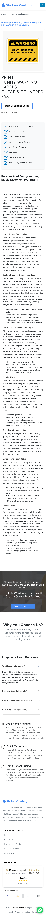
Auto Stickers (10, 853)
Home (3, 14)
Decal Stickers (10, 835)
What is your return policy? (13, 666)
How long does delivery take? (14, 691)
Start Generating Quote (17, 105)
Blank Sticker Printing (13, 844)
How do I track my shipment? (14, 710)
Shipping (26, 912)
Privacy (18, 912)
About (10, 912)
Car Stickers (9, 839)
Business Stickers (11, 848)
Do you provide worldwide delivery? (17, 700)
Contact (35, 912)
